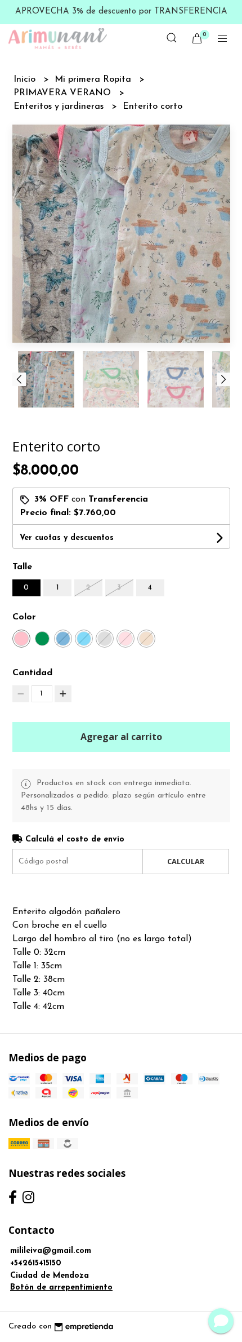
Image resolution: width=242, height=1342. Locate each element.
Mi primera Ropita (94, 79)
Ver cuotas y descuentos (67, 538)
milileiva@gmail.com (50, 1251)
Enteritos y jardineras (60, 106)
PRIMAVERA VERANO (64, 93)
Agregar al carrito (121, 736)
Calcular (185, 861)
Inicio (26, 79)
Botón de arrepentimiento (61, 1287)
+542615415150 (35, 1263)
